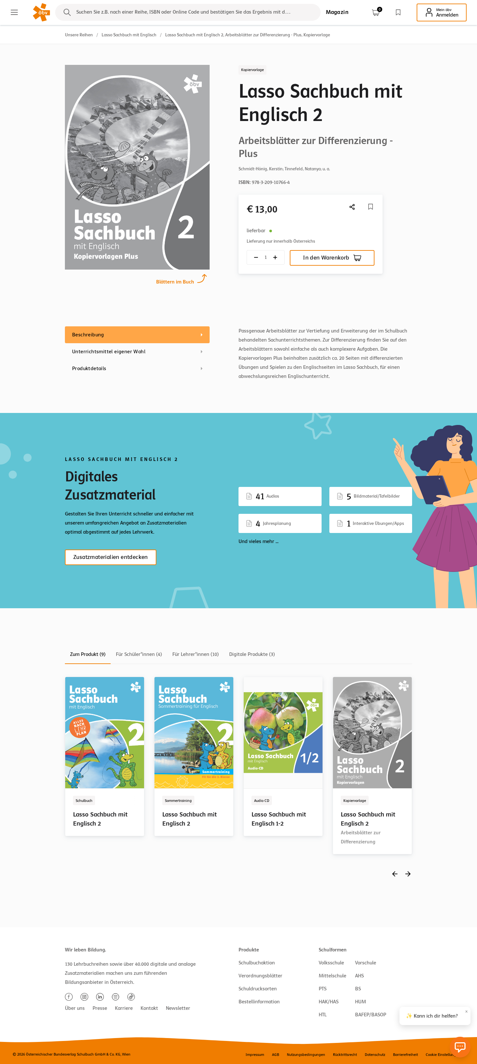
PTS (322, 989)
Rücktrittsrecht (345, 1054)
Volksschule (331, 963)
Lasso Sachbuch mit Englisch (129, 35)
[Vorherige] (395, 874)
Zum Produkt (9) (87, 654)
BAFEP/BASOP (370, 1015)
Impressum (255, 1054)
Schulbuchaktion (256, 963)
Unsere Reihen (79, 35)
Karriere (124, 1008)
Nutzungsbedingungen (306, 1054)
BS (358, 989)
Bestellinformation (259, 1002)
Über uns (75, 1008)
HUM (360, 1002)
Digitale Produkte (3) (252, 654)
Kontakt (149, 1008)
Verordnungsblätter (260, 976)
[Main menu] (14, 12)
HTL (322, 1015)
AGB (275, 1054)
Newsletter (178, 1008)
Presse (99, 1008)
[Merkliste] (398, 12)
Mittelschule (332, 976)
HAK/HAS (328, 1002)
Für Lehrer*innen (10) (195, 654)
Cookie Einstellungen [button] (443, 1054)
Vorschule (365, 963)
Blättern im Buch (175, 282)
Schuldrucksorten (257, 989)
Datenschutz (375, 1054)
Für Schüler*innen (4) (139, 654)
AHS (359, 976)
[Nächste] (352, 207)
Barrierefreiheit (405, 1054)
